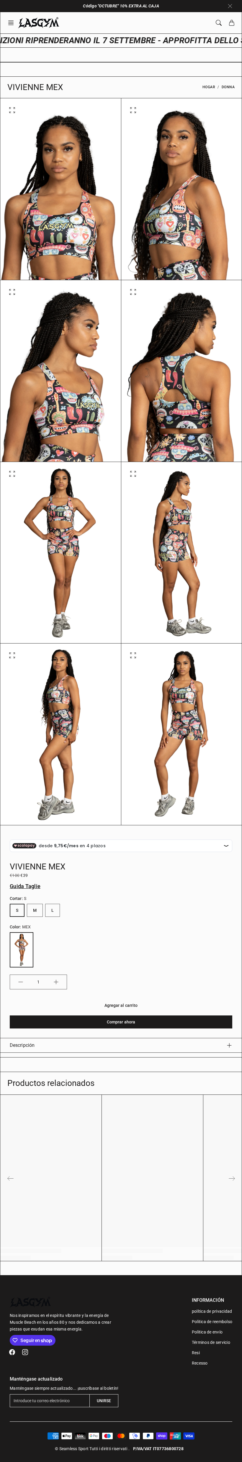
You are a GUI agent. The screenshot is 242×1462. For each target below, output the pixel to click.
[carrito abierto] (231, 22)
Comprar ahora (121, 1022)
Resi (196, 1352)
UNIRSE (104, 1400)
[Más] (56, 982)
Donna (228, 87)
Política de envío (207, 1332)
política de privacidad (212, 1311)
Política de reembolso (212, 1321)
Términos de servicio (211, 1342)
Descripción (22, 1045)
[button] (12, 23)
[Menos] (20, 982)
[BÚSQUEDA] (218, 22)
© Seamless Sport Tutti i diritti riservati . (92, 1448)
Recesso (200, 1363)
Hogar (208, 87)
